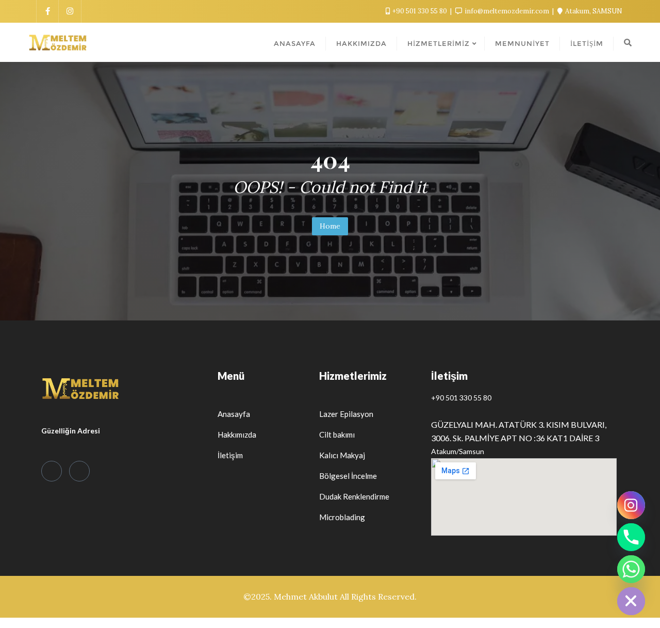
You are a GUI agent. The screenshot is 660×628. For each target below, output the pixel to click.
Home (330, 226)
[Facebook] (51, 471)
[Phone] (631, 537)
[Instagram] (79, 471)
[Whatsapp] (631, 569)
